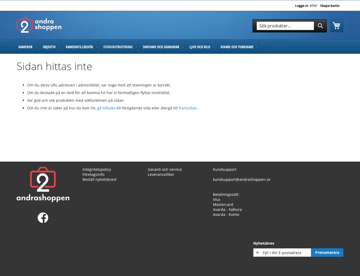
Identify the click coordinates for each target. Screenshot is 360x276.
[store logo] (39, 25)
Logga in (301, 6)
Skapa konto (329, 6)
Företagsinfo (93, 174)
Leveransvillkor (161, 174)
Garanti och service (165, 169)
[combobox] (290, 26)
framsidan (188, 107)
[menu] (180, 47)
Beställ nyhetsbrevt (99, 179)
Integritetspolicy (96, 169)
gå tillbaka (106, 107)
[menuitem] (26, 47)
